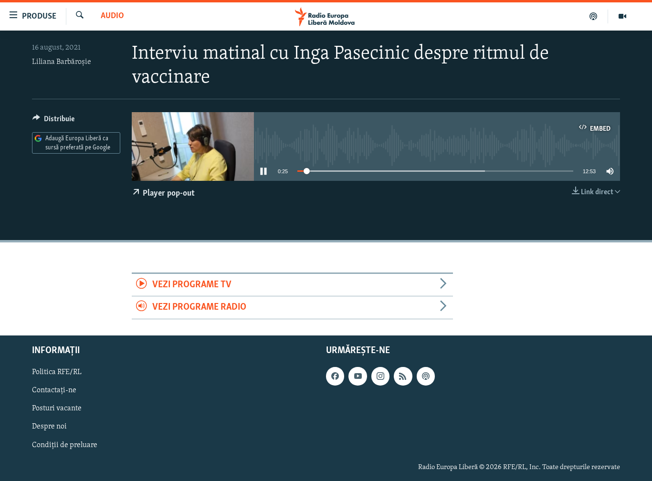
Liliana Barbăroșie (61, 62)
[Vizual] (622, 16)
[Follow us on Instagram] (380, 376)
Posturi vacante (57, 408)
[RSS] (403, 376)
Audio (112, 16)
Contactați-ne (54, 390)
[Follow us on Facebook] (335, 376)
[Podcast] (593, 16)
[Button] (53, 121)
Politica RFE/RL (57, 372)
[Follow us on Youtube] (357, 376)
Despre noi (49, 426)
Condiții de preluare (64, 445)
